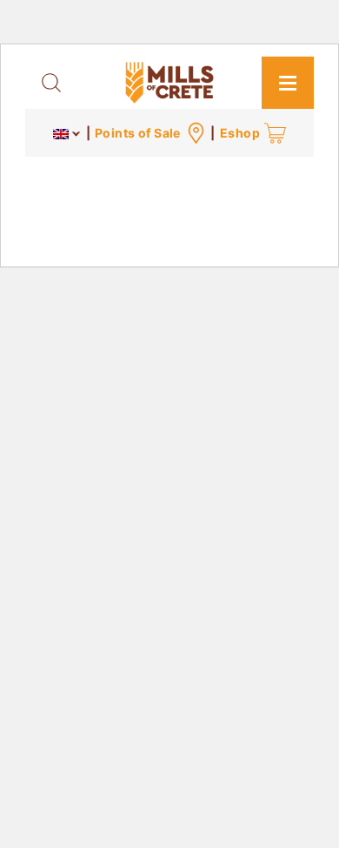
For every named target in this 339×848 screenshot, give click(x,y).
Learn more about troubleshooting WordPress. (163, 227)
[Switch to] (67, 133)
